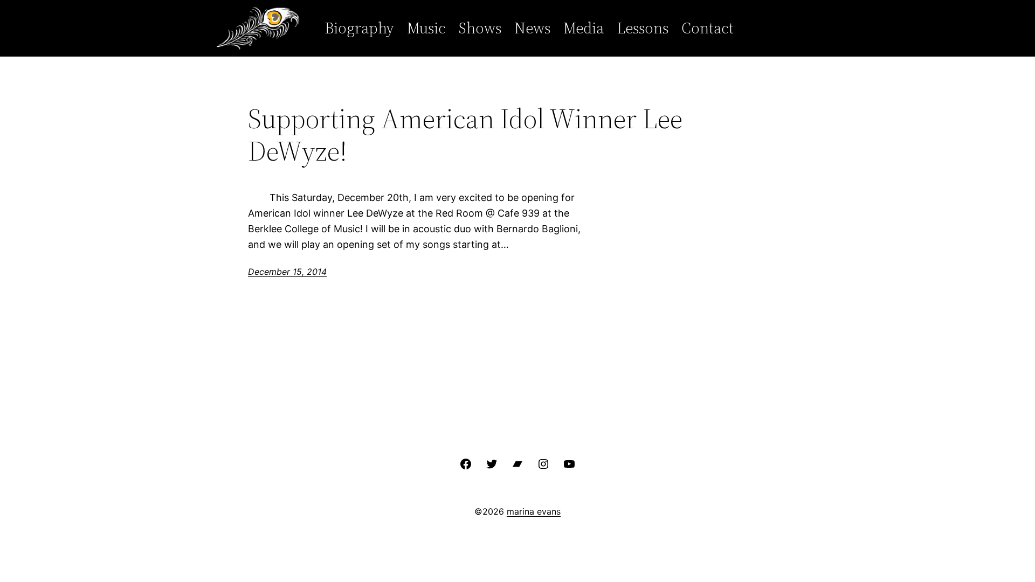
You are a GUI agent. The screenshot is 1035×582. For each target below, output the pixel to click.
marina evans (534, 511)
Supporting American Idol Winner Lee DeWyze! (465, 134)
